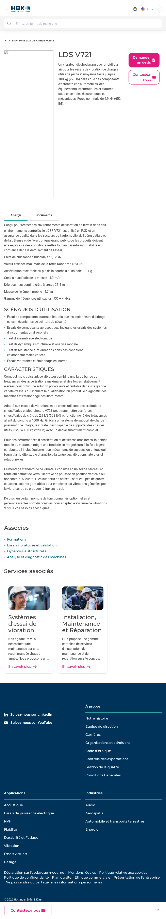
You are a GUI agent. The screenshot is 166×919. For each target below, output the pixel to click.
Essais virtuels (15, 854)
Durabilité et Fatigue (21, 838)
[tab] (16, 215)
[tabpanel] (83, 369)
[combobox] (83, 23)
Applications (14, 793)
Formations (16, 539)
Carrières (93, 735)
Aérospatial (94, 813)
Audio (90, 805)
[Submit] (9, 23)
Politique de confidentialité (26, 877)
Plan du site (61, 877)
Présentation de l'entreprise (137, 877)
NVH (8, 821)
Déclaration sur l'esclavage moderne (34, 873)
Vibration (11, 846)
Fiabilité (10, 829)
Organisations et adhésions (107, 743)
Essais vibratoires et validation (32, 545)
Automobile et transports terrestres (115, 821)
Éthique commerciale (92, 877)
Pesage (10, 862)
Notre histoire (96, 718)
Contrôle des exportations (106, 759)
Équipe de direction (101, 726)
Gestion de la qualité (102, 767)
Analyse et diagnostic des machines (36, 557)
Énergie (91, 829)
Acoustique (13, 805)
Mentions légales (82, 873)
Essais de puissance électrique (29, 813)
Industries (94, 793)
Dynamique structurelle (27, 551)
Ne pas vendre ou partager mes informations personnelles (54, 882)
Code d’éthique (98, 751)
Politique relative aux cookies (123, 873)
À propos (93, 706)
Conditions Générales (103, 775)
